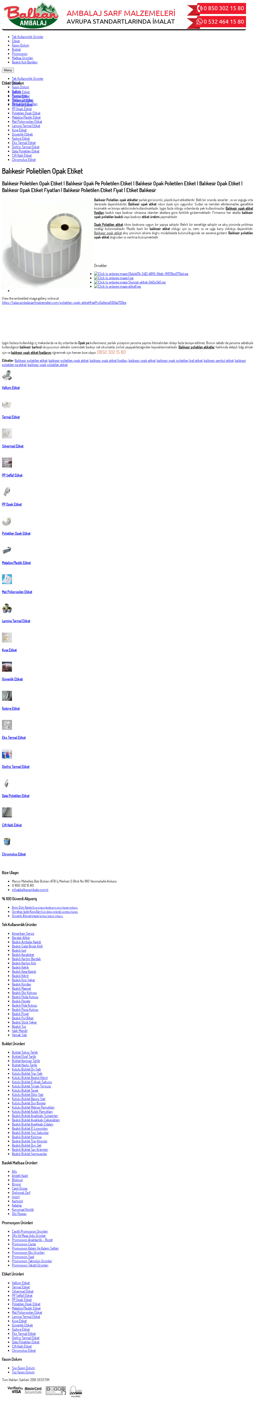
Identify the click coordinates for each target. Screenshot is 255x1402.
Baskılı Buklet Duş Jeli (26, 1145)
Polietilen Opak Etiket (26, 113)
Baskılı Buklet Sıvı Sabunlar (30, 1132)
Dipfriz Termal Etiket (25, 147)
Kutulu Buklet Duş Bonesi (29, 1103)
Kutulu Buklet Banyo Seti (28, 1099)
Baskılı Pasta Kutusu (25, 997)
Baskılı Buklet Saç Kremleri (30, 1149)
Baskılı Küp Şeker (23, 980)
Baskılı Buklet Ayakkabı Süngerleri (35, 1116)
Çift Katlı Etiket (22, 155)
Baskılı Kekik (20, 967)
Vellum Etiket (21, 92)
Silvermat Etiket (22, 100)
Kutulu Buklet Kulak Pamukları (32, 1111)
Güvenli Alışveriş (37, 916)
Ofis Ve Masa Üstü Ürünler (29, 1235)
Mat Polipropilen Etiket (27, 121)
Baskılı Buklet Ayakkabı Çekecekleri (36, 1120)
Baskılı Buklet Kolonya (27, 1137)
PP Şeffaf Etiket (22, 104)
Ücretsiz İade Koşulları (45, 911)
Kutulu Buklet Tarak (25, 1090)
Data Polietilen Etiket (25, 151)
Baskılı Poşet (20, 1014)
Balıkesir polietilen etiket (31, 360)
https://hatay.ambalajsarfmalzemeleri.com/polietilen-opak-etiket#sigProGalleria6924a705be (64, 302)
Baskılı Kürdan (21, 984)
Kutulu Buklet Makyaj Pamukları (33, 1107)
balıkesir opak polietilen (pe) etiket (179, 360)
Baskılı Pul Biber (23, 1018)
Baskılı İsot (19, 950)
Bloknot (17, 1180)
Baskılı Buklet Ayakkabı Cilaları (32, 1124)
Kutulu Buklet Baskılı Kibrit (30, 1077)
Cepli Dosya (19, 1188)
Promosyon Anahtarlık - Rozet (32, 1240)
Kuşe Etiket (19, 130)
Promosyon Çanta (24, 1244)
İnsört (16, 1197)
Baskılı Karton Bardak (26, 959)
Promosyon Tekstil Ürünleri (30, 1265)
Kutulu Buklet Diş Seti (26, 1069)
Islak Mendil (19, 1030)
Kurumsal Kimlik (23, 1209)
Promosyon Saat (23, 1257)
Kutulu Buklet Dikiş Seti (27, 1094)
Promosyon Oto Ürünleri (28, 1252)
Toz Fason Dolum (23, 1372)
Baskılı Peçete (21, 1001)
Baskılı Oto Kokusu (24, 992)
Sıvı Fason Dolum (23, 1368)
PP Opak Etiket (22, 109)
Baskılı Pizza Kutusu (25, 1009)
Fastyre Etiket (21, 138)
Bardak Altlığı (21, 937)
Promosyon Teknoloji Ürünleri (32, 1261)
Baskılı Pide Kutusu (24, 1005)
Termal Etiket (21, 96)
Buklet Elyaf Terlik (24, 1056)
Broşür (16, 1184)
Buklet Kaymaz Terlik (26, 1061)
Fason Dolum (20, 87)
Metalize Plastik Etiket (26, 117)
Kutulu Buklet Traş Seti (27, 1073)
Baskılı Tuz (19, 1026)
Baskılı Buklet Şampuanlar (29, 1154)
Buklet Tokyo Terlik (25, 1052)
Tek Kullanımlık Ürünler (27, 78)
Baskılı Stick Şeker (24, 1022)
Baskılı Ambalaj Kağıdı (26, 942)
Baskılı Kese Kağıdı (24, 971)
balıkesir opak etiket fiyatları (108, 360)
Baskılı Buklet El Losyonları (30, 1128)
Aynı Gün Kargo (45, 907)
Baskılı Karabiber (23, 954)
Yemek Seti (19, 1035)
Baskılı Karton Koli (24, 963)
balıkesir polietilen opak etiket (68, 360)
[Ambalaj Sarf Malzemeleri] (124, 29)
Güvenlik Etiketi (22, 134)
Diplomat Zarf (21, 1192)
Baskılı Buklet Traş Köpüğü (29, 1141)
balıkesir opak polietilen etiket (47, 365)
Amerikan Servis (23, 933)
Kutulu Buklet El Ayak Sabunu (32, 1082)
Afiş (14, 1171)
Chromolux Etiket (24, 159)
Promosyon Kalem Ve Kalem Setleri (35, 1248)
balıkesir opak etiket (141, 360)
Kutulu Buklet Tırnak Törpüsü (31, 1086)
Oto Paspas (19, 1214)
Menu (8, 70)
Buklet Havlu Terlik (24, 1065)
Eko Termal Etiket (24, 142)
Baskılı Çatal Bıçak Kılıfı (27, 946)
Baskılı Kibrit (20, 976)
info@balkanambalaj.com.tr (30, 890)
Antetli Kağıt (20, 1175)
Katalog (17, 1205)
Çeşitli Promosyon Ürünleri (30, 1231)
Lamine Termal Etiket (26, 126)
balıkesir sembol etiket (219, 360)
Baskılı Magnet (21, 988)
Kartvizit (17, 1201)
